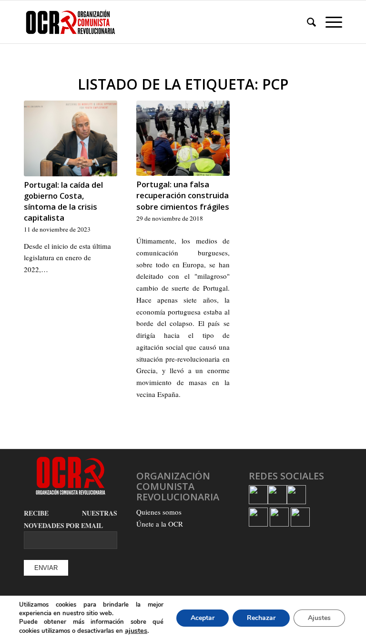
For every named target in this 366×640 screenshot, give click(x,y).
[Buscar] (306, 21)
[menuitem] (306, 21)
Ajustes (319, 617)
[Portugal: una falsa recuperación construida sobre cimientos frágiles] (183, 138)
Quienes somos (159, 512)
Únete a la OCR (159, 523)
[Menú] (329, 21)
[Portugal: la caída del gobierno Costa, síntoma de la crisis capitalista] (70, 138)
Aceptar (202, 617)
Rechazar (261, 617)
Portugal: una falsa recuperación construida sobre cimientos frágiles (182, 195)
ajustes (136, 630)
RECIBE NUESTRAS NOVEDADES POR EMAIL (70, 519)
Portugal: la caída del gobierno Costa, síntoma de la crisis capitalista (63, 201)
